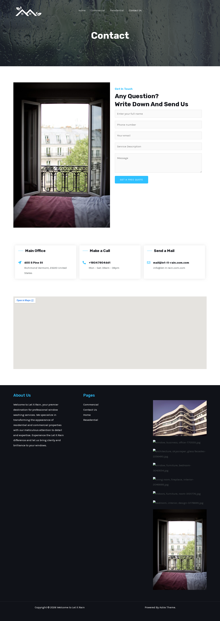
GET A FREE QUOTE (131, 179)
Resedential (117, 10)
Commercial (98, 10)
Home (82, 10)
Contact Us (135, 10)
